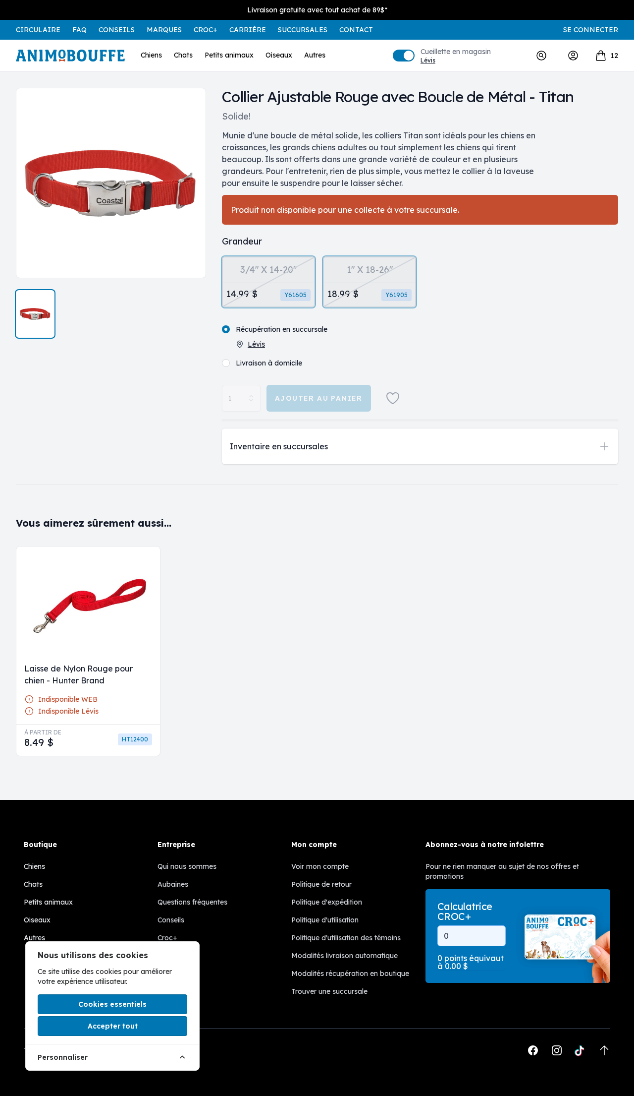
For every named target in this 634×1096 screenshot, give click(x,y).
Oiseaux (278, 55)
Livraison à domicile (269, 363)
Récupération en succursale (281, 329)
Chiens (151, 55)
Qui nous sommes (187, 866)
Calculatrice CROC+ (464, 911)
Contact (356, 29)
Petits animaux (229, 55)
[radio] (268, 281)
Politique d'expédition (326, 902)
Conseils (117, 29)
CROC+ (205, 29)
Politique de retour (321, 884)
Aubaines (173, 884)
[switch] (404, 55)
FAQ (79, 29)
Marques (164, 29)
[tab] (35, 314)
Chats (183, 55)
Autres (314, 55)
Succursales (302, 29)
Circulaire (38, 29)
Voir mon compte (320, 866)
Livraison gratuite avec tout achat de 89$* (317, 9)
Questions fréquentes (192, 902)
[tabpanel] (111, 183)
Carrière (247, 29)
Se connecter (590, 29)
